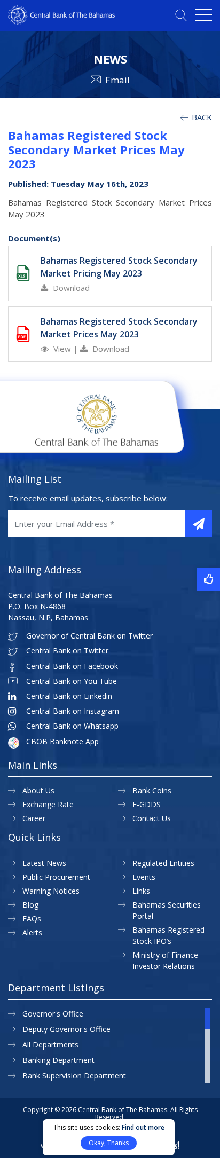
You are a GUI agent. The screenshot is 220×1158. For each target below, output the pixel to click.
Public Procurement (56, 877)
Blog (30, 905)
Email (117, 80)
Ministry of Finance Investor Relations (165, 960)
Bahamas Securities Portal (166, 910)
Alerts (32, 932)
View (62, 348)
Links (141, 891)
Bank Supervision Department (74, 1075)
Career (33, 818)
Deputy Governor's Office (66, 1029)
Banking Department (58, 1060)
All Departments (50, 1044)
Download (70, 287)
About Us (38, 790)
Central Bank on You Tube (71, 681)
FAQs (31, 918)
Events (143, 877)
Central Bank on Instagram (72, 711)
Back (201, 117)
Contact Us (151, 818)
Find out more (143, 1127)
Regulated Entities (163, 863)
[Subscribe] (198, 523)
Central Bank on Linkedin (69, 696)
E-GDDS (146, 804)
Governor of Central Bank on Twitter (89, 636)
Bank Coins (151, 790)
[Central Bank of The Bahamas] (61, 21)
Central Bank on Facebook (72, 666)
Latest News (44, 863)
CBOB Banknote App (62, 741)
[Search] (181, 15)
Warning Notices (51, 891)
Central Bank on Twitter (67, 651)
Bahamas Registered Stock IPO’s (168, 935)
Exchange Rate (48, 804)
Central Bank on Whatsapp (72, 726)
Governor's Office (52, 1014)
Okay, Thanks (109, 1142)
